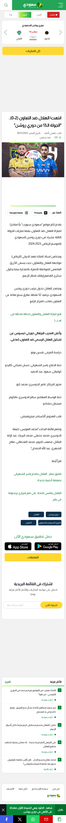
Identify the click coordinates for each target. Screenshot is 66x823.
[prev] (60, 32)
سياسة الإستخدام (40, 789)
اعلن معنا (23, 789)
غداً (10, 15)
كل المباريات (33, 50)
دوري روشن (54, 514)
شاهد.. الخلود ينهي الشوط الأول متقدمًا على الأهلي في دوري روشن (31, 809)
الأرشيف (10, 789)
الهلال (36, 514)
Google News (22, 212)
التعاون (28, 523)
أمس (39, 15)
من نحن (56, 789)
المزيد (8, 681)
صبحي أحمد (50, 133)
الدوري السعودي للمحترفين (50, 523)
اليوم (25, 15)
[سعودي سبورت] (33, 5)
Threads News (41, 212)
